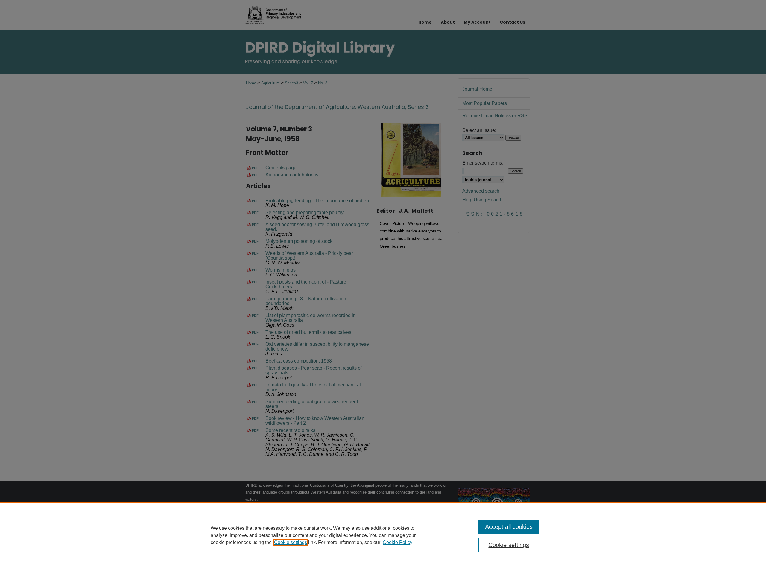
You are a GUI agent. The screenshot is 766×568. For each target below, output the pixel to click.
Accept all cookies (509, 526)
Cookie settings (290, 542)
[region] (383, 535)
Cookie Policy (397, 542)
